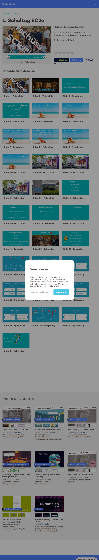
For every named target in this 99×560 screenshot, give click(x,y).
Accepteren (61, 292)
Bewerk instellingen (39, 292)
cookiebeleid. (53, 286)
